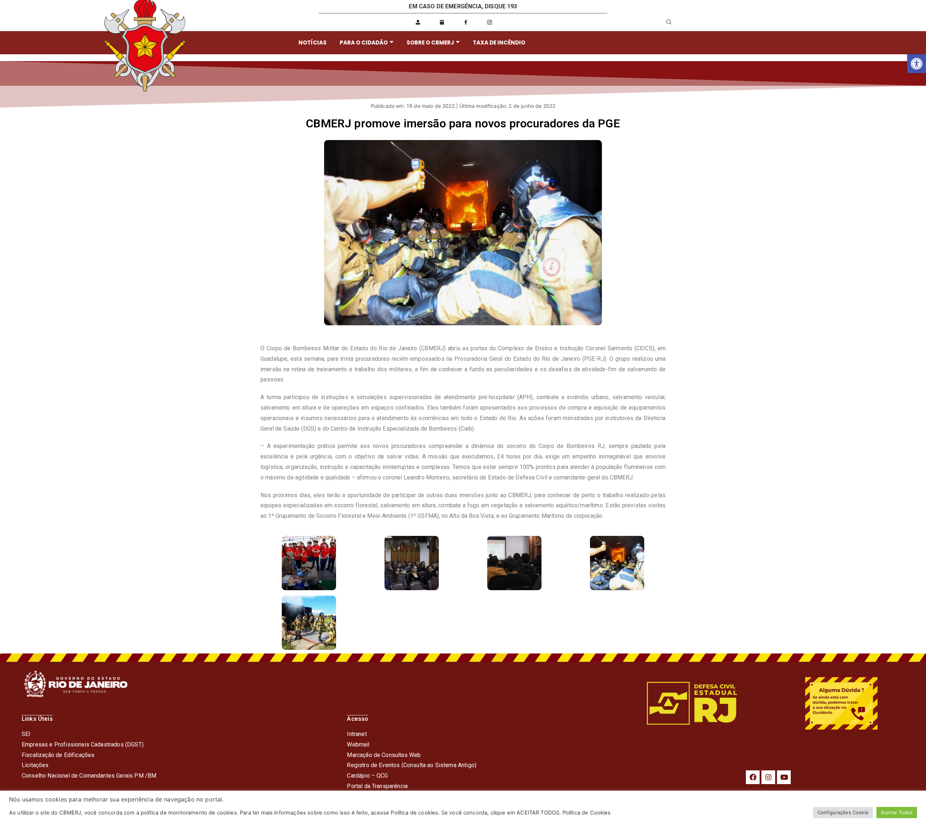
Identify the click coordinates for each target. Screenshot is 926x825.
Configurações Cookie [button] (842, 812)
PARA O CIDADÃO (364, 42)
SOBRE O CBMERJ (430, 42)
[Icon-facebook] (465, 22)
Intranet (356, 734)
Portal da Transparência (377, 786)
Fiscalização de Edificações (58, 755)
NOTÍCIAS (312, 42)
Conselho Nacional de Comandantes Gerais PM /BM (89, 775)
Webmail (358, 744)
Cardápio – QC (365, 775)
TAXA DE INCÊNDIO (499, 42)
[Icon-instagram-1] (489, 22)
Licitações (35, 765)
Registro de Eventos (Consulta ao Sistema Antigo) (411, 765)
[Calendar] (441, 22)
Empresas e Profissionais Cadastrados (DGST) (83, 744)
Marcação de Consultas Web (384, 755)
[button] (916, 63)
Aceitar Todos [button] (897, 812)
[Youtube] (784, 777)
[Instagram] (768, 777)
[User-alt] (417, 22)
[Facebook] (753, 777)
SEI (26, 734)
